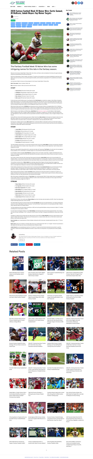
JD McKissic (13, 24)
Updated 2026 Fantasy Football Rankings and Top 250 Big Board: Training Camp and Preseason (75, 89)
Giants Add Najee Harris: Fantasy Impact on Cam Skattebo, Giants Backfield (75, 14)
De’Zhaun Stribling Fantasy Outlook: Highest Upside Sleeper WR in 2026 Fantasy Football (76, 39)
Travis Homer (13, 26)
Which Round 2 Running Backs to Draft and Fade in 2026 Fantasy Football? (75, 34)
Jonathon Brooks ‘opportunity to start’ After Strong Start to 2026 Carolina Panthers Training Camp (55, 394)
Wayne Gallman (29, 26)
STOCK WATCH (41, 6)
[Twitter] (78, 3)
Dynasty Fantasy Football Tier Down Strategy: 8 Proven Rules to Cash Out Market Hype (76, 78)
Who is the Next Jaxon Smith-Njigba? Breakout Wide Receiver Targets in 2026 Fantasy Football (76, 19)
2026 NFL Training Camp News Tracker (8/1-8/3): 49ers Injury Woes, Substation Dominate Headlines (76, 83)
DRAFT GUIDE (12, 6)
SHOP (53, 6)
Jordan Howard (18, 24)
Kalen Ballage (35, 24)
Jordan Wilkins (24, 24)
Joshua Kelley (30, 24)
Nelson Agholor (45, 24)
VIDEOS (48, 6)
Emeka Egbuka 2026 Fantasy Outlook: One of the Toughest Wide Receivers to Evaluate (36, 418)
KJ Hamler (40, 24)
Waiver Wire (13, 20)
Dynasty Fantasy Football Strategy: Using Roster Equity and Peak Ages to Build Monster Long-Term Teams (55, 418)
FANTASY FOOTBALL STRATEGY (29, 6)
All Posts (22, 240)
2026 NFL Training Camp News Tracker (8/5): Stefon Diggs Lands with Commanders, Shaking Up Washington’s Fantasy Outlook (75, 72)
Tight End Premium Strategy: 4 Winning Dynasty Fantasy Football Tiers (35, 394)
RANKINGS (19, 6)
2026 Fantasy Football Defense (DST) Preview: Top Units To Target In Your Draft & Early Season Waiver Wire (76, 29)
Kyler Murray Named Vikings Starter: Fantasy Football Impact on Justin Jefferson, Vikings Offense (76, 55)
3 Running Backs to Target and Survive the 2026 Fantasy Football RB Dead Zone (18, 418)
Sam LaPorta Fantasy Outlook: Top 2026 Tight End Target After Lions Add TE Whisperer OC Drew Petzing (74, 394)
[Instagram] (73, 3)
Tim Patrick (56, 24)
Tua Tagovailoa (18, 26)
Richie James (51, 24)
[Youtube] (75, 3)
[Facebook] (81, 3)
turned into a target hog (42, 111)
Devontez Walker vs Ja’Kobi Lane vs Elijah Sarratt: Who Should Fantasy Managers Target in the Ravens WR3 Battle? (76, 66)
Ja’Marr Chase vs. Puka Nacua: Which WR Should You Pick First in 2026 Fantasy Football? (76, 50)
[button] (14, 244)
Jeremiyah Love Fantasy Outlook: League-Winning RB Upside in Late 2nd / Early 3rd (76, 44)
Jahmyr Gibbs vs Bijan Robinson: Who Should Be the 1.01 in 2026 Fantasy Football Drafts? (76, 60)
